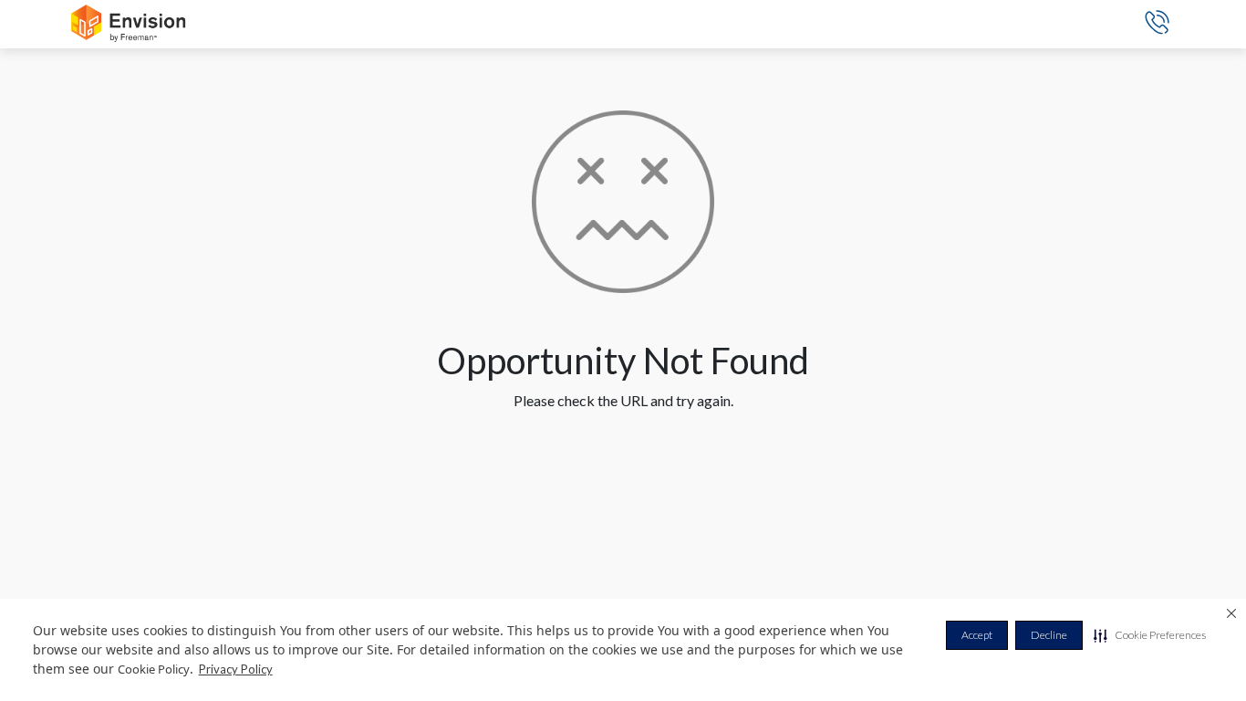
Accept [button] (976, 635)
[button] (1150, 635)
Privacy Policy (236, 669)
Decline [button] (1049, 635)
